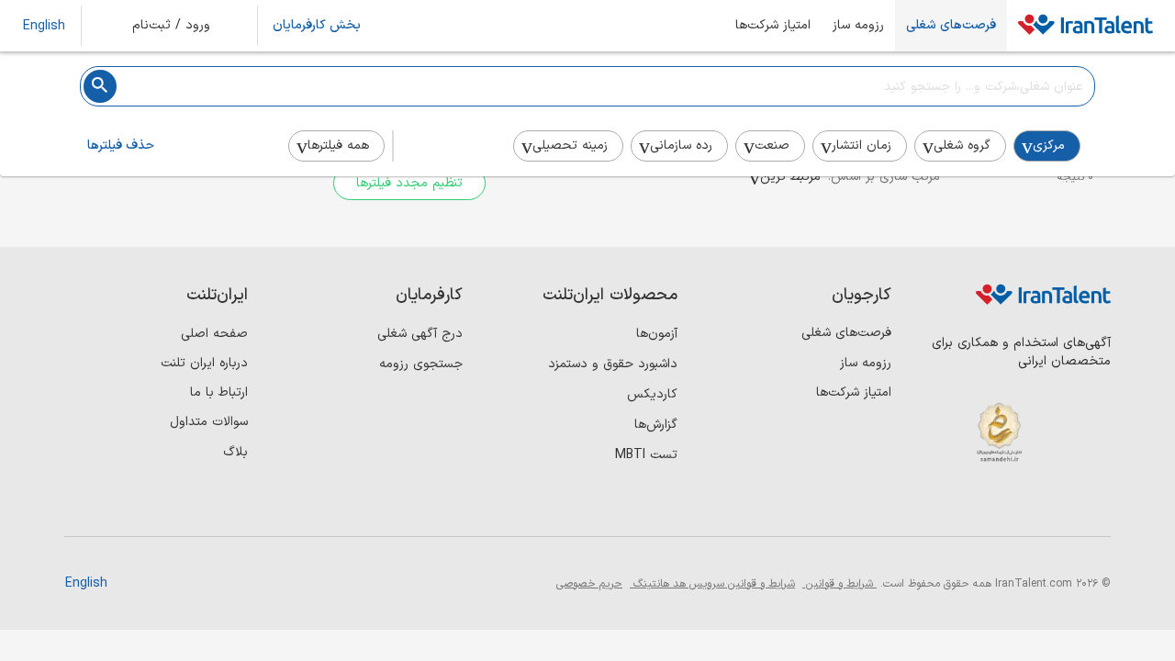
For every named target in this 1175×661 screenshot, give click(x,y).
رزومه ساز (858, 26)
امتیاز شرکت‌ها (773, 26)
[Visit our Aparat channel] (941, 505)
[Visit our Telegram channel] (979, 505)
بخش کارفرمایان (317, 26)
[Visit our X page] (1016, 505)
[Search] (100, 86)
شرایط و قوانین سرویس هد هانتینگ (712, 584)
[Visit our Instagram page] (1054, 505)
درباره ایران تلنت (204, 363)
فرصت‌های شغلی (951, 26)
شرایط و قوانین (839, 584)
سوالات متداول (209, 421)
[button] (183, 25)
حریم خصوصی (589, 584)
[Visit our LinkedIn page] (1092, 505)
